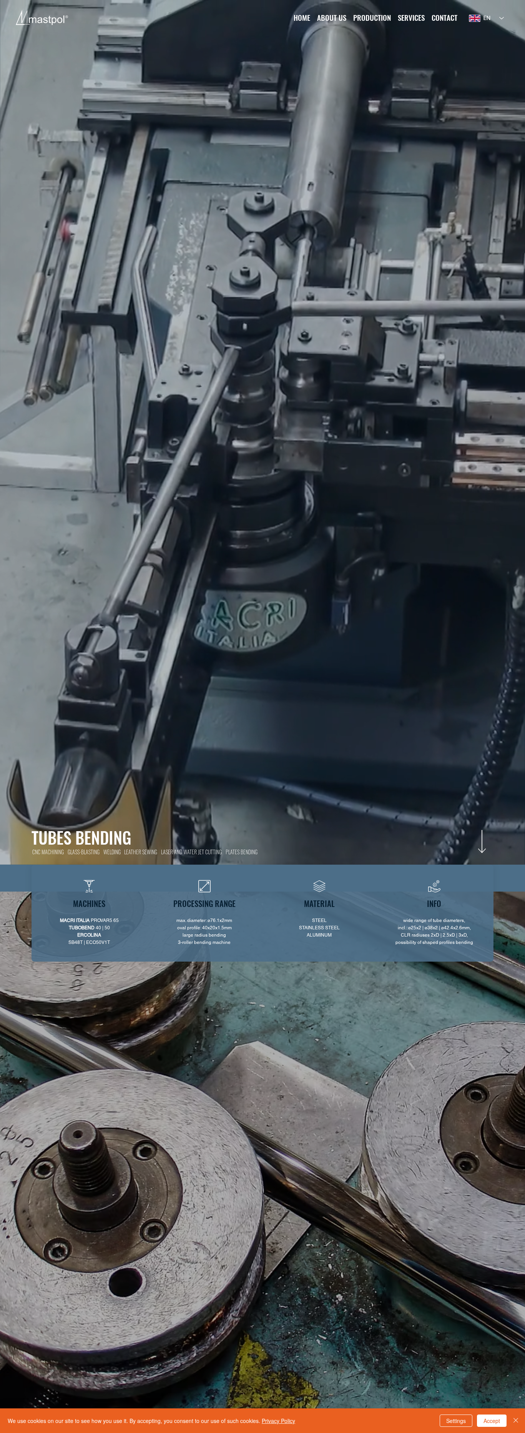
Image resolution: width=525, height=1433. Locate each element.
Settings (456, 1421)
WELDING (112, 852)
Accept (491, 1421)
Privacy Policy (278, 1421)
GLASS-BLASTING (84, 852)
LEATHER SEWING (140, 852)
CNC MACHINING (48, 852)
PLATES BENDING (242, 852)
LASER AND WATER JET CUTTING (191, 852)
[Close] (515, 1421)
